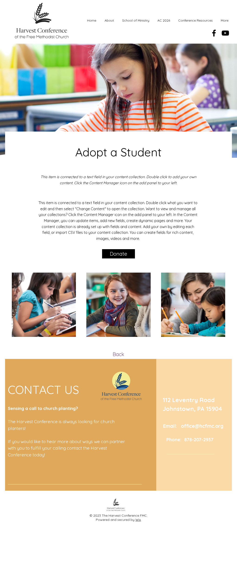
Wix (138, 520)
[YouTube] (225, 33)
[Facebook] (213, 33)
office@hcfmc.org (202, 426)
